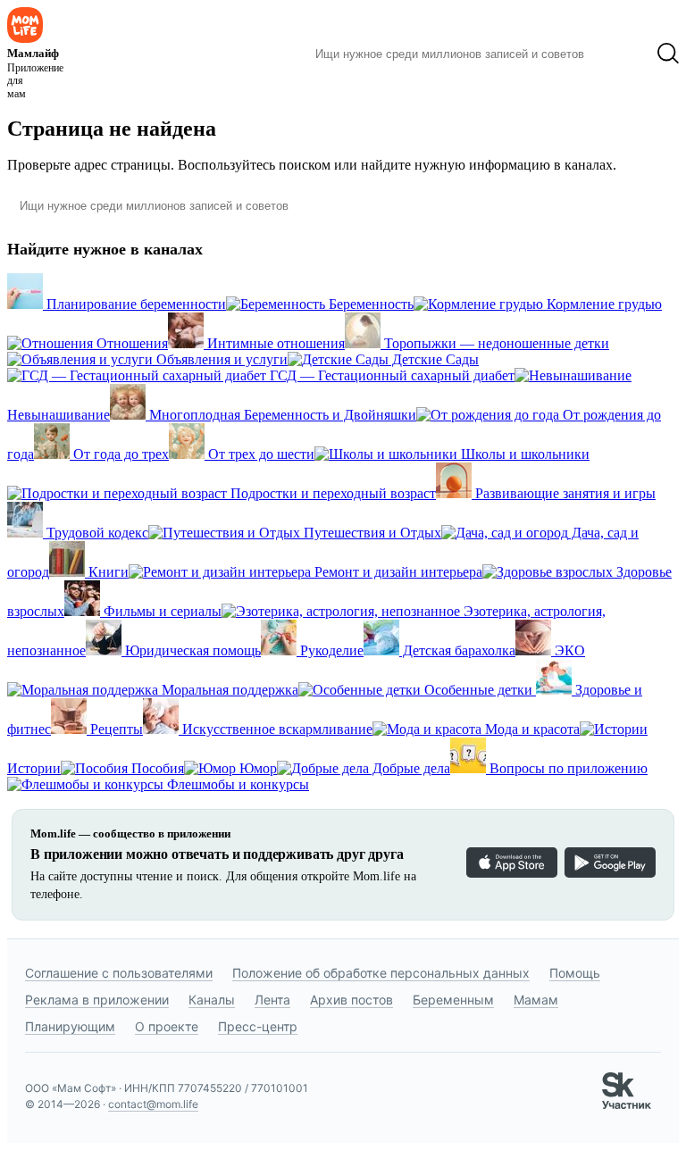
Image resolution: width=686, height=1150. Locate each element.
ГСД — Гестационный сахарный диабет (390, 375)
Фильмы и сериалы (161, 611)
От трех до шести (259, 454)
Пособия (156, 768)
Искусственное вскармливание (275, 729)
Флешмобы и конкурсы (236, 784)
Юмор (256, 768)
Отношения (130, 343)
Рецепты (115, 729)
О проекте (166, 1026)
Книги (107, 571)
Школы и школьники (523, 454)
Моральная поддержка (228, 689)
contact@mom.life (153, 1104)
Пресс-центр (257, 1026)
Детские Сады (434, 359)
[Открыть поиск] (668, 53)
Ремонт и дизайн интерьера (396, 571)
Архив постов (351, 999)
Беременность (369, 304)
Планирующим (70, 1026)
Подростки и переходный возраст (331, 493)
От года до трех (119, 454)
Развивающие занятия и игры (564, 493)
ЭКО (568, 650)
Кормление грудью (602, 304)
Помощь (574, 972)
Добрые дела (409, 768)
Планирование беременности (134, 304)
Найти (620, 53)
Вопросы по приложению (567, 768)
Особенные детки (478, 689)
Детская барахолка (457, 650)
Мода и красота (530, 729)
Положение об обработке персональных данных (381, 972)
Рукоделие (330, 650)
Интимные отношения (274, 343)
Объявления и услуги (220, 359)
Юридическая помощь (191, 650)
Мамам (536, 999)
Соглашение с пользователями (119, 972)
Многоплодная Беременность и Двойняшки (281, 414)
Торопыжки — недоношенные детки (495, 343)
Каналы (211, 999)
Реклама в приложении (97, 999)
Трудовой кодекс (95, 532)
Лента (272, 999)
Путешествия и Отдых (370, 532)
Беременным (453, 999)
